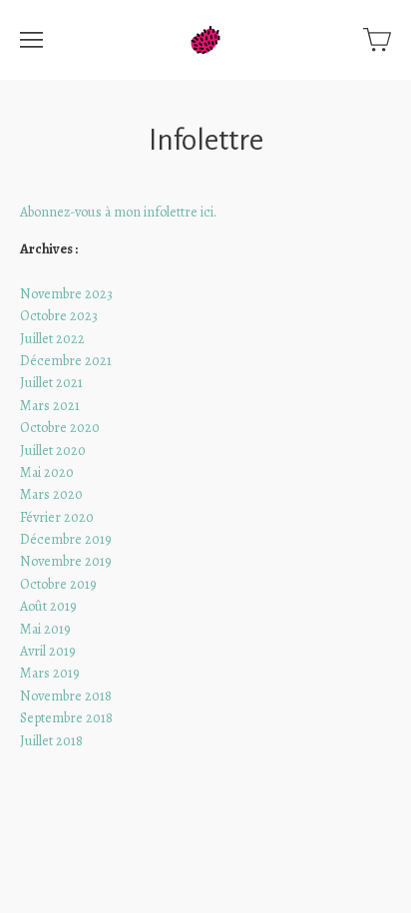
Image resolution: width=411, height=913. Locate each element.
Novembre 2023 (66, 293)
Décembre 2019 (66, 539)
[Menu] (31, 40)
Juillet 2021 (51, 382)
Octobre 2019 (58, 584)
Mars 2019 (50, 673)
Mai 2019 (45, 629)
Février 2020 (57, 517)
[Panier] (377, 40)
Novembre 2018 (66, 695)
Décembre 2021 (66, 360)
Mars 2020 (51, 494)
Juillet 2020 (53, 450)
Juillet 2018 (51, 740)
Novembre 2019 (66, 561)
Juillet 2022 (52, 338)
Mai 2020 (47, 472)
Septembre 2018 (66, 717)
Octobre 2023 (59, 315)
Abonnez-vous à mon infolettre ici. (118, 212)
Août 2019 (48, 606)
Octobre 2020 (60, 427)
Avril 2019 (48, 651)
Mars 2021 (50, 405)
